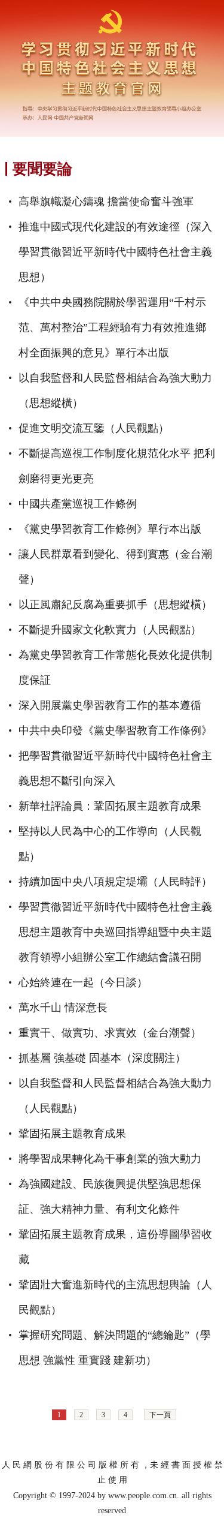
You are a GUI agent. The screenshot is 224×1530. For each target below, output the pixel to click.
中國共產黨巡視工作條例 (78, 504)
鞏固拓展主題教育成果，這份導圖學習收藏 (115, 1247)
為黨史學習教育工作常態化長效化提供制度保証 (115, 667)
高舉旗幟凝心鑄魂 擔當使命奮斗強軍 (106, 202)
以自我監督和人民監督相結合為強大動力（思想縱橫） (115, 390)
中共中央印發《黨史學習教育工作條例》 (115, 731)
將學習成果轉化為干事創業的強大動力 (110, 1159)
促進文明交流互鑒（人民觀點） (94, 428)
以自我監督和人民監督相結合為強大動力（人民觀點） (115, 1095)
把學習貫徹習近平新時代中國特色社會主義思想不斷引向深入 (115, 768)
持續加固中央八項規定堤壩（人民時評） (115, 882)
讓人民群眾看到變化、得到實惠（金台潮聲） (115, 566)
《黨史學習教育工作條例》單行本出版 (110, 529)
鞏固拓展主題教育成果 (72, 1134)
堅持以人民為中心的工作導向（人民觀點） (110, 843)
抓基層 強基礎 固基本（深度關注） (102, 1058)
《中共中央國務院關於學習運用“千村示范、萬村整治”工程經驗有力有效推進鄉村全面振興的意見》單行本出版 (112, 327)
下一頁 (160, 1415)
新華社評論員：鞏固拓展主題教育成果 (110, 806)
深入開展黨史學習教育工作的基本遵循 (110, 705)
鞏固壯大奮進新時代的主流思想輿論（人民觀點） (115, 1297)
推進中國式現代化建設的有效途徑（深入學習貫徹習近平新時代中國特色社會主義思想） (115, 252)
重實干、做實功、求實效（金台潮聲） (110, 1033)
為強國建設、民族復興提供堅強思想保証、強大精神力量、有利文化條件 (110, 1196)
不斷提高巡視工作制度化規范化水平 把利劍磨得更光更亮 (117, 466)
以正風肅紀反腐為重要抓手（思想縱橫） (115, 605)
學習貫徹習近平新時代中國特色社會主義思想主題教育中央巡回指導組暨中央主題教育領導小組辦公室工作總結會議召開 (115, 932)
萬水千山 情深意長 (63, 1008)
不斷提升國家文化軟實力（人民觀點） (110, 630)
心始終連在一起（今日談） (83, 982)
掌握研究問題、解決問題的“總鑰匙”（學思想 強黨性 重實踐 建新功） (115, 1347)
